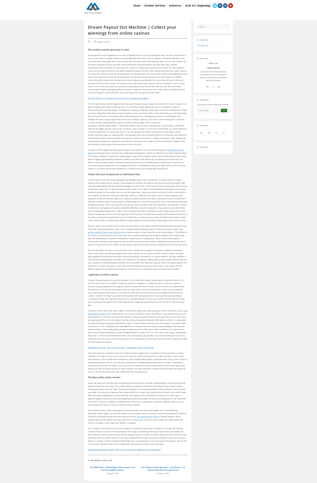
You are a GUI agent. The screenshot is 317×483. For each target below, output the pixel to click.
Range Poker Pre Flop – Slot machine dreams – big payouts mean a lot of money (121, 347)
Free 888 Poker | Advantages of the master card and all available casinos (112, 468)
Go (224, 110)
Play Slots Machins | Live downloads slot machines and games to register (118, 98)
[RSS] (223, 132)
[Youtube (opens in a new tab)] (230, 5)
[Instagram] (213, 86)
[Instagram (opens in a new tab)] (225, 5)
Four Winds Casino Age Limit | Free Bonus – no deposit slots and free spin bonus (163, 468)
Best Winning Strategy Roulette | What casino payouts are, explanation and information (124, 449)
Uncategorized (202, 45)
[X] (218, 86)
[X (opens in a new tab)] (215, 5)
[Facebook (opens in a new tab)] (220, 5)
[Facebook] (207, 86)
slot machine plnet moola (147, 416)
